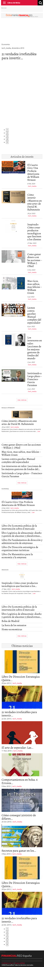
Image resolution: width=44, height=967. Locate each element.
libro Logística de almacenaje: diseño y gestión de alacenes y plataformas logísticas (22, 534)
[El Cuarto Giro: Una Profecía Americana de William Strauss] (13, 174)
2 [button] (7, 133)
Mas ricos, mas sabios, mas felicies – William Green (34, 287)
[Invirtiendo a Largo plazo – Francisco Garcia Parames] (13, 381)
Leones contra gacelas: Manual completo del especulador (34, 315)
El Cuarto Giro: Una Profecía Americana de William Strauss (33, 172)
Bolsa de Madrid (10, 620)
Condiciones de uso (7, 963)
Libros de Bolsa (13, 3)
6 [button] (7, 944)
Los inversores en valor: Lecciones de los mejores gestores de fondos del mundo (34, 347)
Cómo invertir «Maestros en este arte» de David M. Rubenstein (34, 202)
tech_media (32, 186)
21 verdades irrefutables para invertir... (19, 56)
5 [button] (7, 142)
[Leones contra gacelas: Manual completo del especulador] (13, 317)
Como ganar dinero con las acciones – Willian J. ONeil (34, 260)
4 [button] (7, 139)
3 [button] (7, 136)
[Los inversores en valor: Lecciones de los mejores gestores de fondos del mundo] (13, 350)
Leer (38, 431)
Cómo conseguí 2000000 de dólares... (19, 817)
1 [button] (7, 130)
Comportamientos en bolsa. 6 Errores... (20, 781)
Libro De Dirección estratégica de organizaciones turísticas (20, 548)
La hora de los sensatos (14, 625)
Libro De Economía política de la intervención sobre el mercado (19, 527)
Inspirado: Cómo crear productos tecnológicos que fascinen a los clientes (34, 231)
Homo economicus (12, 629)
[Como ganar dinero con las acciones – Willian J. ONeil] (13, 262)
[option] (22, 703)
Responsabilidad (20, 963)
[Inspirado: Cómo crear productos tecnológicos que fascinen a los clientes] (13, 233)
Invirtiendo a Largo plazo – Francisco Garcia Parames (34, 379)
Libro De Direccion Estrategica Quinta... (21, 678)
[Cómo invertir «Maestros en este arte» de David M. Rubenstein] (13, 204)
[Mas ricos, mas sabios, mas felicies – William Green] (13, 288)
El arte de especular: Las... (17, 747)
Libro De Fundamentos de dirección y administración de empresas (22, 541)
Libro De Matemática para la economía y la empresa (17, 556)
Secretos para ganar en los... (19, 850)
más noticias (22, 400)
